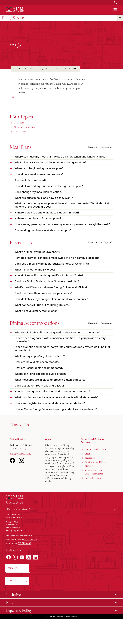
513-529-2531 (30, 539)
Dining (59, 69)
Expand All (93, 147)
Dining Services (13, 18)
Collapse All (106, 147)
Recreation (90, 457)
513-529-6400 (24, 543)
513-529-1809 (26, 535)
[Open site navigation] (115, 9)
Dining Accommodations (25, 127)
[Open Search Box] (115, 2)
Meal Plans (19, 122)
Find (9, 602)
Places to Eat (20, 131)
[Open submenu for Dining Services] (120, 18)
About (67, 69)
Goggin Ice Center (93, 477)
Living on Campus (45, 69)
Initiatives (14, 594)
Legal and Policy (19, 610)
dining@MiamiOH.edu (20, 453)
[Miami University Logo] (15, 9)
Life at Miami (29, 69)
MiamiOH (17, 69)
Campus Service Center (96, 449)
